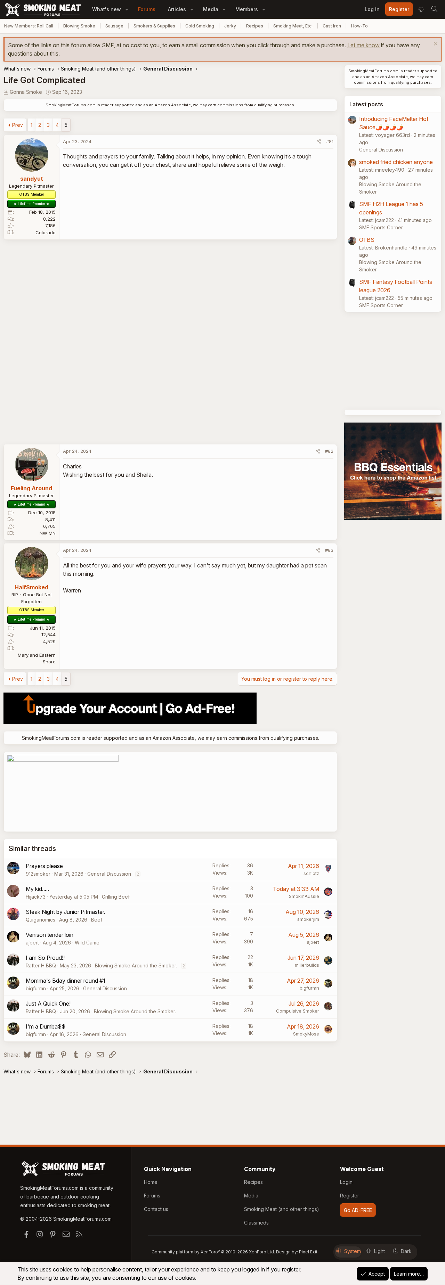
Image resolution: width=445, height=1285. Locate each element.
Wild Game (87, 943)
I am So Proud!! (45, 957)
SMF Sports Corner (381, 227)
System (352, 1251)
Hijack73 (36, 897)
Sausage (114, 25)
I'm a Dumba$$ (45, 1026)
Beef (96, 920)
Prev (17, 125)
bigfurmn (36, 988)
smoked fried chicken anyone (396, 161)
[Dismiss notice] (435, 44)
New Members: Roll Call (28, 25)
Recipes (254, 25)
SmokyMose (306, 1034)
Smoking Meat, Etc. (293, 25)
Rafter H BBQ (41, 965)
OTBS (366, 239)
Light (379, 1251)
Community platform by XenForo (213, 1251)
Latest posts (366, 104)
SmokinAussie (304, 896)
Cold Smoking (199, 25)
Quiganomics (40, 920)
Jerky (230, 25)
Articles (177, 9)
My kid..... (37, 888)
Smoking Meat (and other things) (281, 1209)
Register (349, 1195)
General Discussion (109, 874)
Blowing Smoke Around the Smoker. (136, 965)
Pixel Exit (308, 1251)
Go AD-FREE (358, 1210)
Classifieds (256, 1223)
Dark (406, 1251)
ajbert (32, 943)
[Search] (434, 9)
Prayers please (44, 865)
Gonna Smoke (26, 92)
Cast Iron (332, 25)
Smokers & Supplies (154, 25)
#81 (329, 141)
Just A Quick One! (48, 1003)
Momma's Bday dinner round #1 (65, 980)
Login (346, 1182)
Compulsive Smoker (297, 1011)
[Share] (319, 141)
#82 (329, 451)
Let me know (363, 45)
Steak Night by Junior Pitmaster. (65, 911)
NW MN (48, 533)
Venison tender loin (49, 934)
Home (150, 1182)
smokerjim (308, 919)
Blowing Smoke (79, 25)
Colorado (45, 232)
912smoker (38, 874)
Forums (146, 9)
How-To (359, 25)
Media (210, 9)
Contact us (156, 1209)
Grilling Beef (116, 897)
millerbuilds (307, 965)
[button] (127, 9)
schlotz (311, 873)
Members (246, 9)
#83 (329, 550)
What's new (106, 9)
